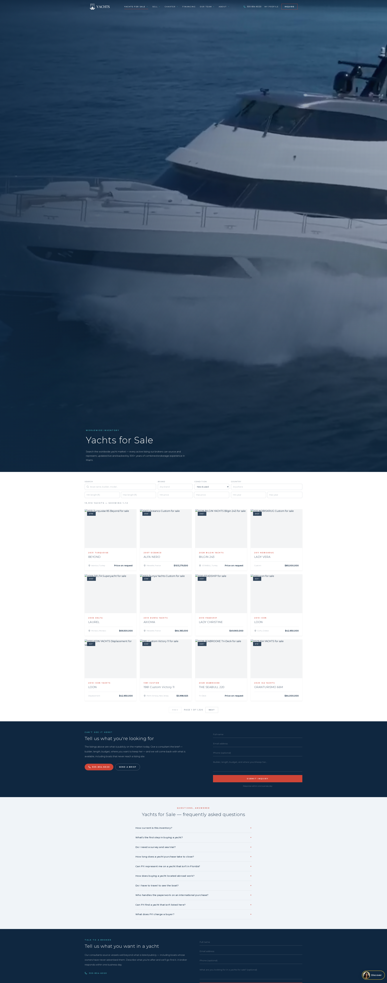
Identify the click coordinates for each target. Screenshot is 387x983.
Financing (189, 7)
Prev (175, 710)
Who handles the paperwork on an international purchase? (193, 895)
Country (236, 482)
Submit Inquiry (257, 779)
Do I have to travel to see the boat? (193, 885)
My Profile (271, 7)
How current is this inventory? (193, 827)
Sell (155, 7)
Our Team (206, 7)
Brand (161, 482)
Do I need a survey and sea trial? (193, 847)
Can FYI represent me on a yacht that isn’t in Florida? (193, 866)
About (223, 7)
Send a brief (127, 767)
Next (212, 710)
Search (89, 482)
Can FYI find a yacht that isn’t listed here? (193, 904)
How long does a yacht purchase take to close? (193, 856)
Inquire (289, 7)
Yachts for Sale (134, 7)
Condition (200, 482)
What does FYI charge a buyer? (193, 914)
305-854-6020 (254, 6)
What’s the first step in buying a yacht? (193, 837)
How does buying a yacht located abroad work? (193, 875)
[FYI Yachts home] (99, 6)
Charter (170, 7)
